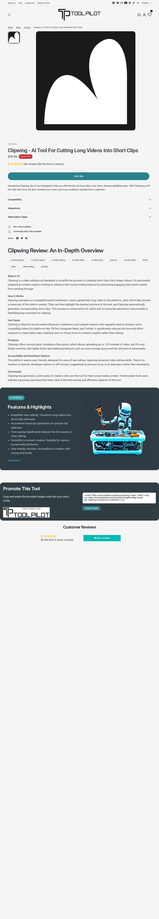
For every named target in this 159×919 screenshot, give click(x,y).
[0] (149, 15)
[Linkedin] (138, 3)
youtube (44, 266)
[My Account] (144, 15)
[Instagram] (122, 3)
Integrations (14, 208)
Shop (18, 27)
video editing (28, 266)
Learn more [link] (14, 460)
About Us (12, 3)
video (13, 266)
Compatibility (15, 199)
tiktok (145, 260)
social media (130, 260)
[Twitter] (118, 3)
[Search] (139, 15)
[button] (16, 164)
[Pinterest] (130, 3)
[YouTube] (126, 3)
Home (10, 27)
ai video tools (97, 260)
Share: (11, 238)
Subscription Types (17, 217)
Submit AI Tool (44, 3)
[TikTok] (134, 3)
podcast (113, 260)
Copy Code (91, 508)
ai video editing (58, 260)
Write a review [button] (102, 538)
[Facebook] (114, 3)
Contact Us (29, 3)
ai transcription (17, 260)
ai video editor (78, 260)
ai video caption (38, 260)
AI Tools (27, 27)
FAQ (20, 3)
